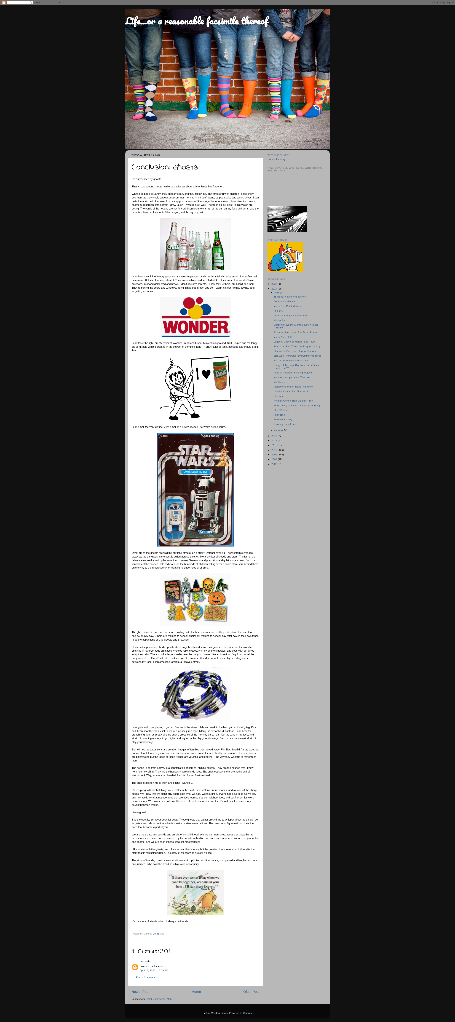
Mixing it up (280, 320)
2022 (274, 284)
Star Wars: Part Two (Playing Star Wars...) (297, 351)
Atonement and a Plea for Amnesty (293, 386)
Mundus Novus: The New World (291, 391)
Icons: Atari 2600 (283, 337)
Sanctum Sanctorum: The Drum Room (295, 332)
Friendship (279, 414)
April (277, 292)
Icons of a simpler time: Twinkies (292, 377)
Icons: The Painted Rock (287, 306)
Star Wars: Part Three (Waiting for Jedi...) (297, 346)
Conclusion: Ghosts (284, 301)
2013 (274, 436)
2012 (274, 440)
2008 (274, 459)
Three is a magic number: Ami (290, 315)
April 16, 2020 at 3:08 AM (154, 970)
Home (196, 992)
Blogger (247, 1013)
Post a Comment (145, 977)
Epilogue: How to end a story (290, 296)
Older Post (251, 992)
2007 (274, 464)
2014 (274, 288)
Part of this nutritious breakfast (291, 360)
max (142, 961)
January (279, 430)
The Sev (278, 310)
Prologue (279, 396)
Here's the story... (277, 159)
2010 (274, 450)
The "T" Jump (281, 410)
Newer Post (140, 992)
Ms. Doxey (279, 382)
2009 (274, 454)
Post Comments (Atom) (160, 999)
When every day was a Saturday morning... (298, 405)
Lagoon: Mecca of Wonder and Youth (294, 341)
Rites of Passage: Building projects (293, 372)
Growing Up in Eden (285, 424)
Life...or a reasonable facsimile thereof (196, 20)
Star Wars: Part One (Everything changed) (297, 355)
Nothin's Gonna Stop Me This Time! (294, 400)
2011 (274, 445)
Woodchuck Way (283, 419)
